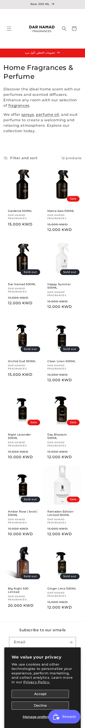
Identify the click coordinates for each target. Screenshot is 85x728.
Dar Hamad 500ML (22, 284)
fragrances (18, 105)
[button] (9, 29)
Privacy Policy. (36, 682)
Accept (40, 694)
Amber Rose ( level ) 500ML (23, 513)
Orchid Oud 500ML (22, 361)
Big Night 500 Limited (18, 590)
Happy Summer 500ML (59, 286)
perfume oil (47, 114)
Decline (40, 705)
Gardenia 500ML (20, 211)
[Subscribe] (71, 642)
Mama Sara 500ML (60, 211)
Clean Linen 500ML (61, 361)
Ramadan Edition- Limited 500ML (61, 513)
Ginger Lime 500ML (61, 588)
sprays (27, 114)
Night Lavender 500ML (19, 436)
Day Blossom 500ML (57, 436)
